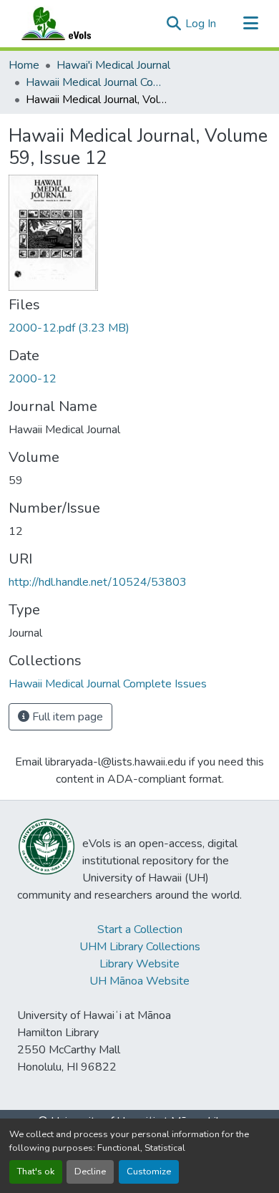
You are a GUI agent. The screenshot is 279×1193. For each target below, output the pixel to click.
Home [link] (24, 65)
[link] (139, 328)
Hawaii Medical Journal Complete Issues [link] (97, 82)
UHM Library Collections (139, 947)
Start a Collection (139, 929)
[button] (70, 24)
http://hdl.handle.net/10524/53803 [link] (98, 582)
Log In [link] (200, 24)
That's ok (35, 1171)
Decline (90, 1171)
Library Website (139, 964)
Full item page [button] (66, 717)
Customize (149, 1171)
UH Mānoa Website (139, 981)
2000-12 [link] (33, 379)
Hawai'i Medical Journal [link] (113, 65)
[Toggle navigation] (250, 23)
